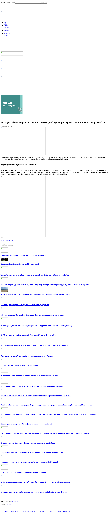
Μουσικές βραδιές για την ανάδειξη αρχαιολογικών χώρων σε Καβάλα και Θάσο (31, 462)
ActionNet (8, 504)
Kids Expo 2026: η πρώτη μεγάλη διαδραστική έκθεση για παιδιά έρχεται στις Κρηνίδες (34, 345)
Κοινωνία (6, 25)
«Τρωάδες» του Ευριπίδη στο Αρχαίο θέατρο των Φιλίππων (23, 472)
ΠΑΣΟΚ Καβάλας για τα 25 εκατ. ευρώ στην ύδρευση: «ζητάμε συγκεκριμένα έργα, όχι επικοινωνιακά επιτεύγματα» (45, 285)
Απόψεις (6, 24)
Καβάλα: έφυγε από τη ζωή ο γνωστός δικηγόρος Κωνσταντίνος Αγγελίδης (29, 335)
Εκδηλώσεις (7, 33)
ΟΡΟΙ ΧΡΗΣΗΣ (15, 511)
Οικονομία (6, 27)
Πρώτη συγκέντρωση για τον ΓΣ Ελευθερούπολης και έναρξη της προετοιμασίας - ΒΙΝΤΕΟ (35, 396)
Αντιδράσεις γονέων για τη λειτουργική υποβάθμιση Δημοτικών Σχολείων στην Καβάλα (34, 492)
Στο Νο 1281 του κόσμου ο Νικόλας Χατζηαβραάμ (19, 365)
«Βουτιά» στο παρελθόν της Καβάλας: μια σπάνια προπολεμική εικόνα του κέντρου (32, 315)
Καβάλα (2, 239)
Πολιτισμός (6, 30)
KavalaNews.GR (16, 501)
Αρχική (2, 118)
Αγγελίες (6, 35)
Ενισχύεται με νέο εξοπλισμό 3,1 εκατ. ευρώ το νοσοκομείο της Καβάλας (28, 443)
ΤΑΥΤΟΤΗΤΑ (4, 511)
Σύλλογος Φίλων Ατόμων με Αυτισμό (10, 240)
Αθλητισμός (6, 32)
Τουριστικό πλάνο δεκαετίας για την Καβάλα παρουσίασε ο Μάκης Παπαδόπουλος (32, 452)
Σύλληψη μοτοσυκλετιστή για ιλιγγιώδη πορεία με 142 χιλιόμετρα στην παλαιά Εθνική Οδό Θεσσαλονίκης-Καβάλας (45, 433)
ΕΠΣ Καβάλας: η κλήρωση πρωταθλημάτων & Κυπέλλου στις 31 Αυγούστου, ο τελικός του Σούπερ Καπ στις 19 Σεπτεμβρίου (48, 414)
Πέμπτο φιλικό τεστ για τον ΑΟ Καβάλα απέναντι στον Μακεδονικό (26, 424)
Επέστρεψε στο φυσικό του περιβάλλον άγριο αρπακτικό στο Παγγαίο (27, 356)
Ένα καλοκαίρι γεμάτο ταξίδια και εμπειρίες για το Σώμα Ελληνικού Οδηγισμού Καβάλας (35, 275)
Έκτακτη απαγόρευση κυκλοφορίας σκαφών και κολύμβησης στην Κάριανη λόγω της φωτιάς (36, 326)
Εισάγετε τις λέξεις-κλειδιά (8, 2)
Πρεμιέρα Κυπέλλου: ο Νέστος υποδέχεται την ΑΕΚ (20, 264)
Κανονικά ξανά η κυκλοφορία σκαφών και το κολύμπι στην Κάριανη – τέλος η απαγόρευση (35, 294)
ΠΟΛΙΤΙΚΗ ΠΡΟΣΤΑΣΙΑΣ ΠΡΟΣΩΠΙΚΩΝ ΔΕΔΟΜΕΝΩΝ (37, 511)
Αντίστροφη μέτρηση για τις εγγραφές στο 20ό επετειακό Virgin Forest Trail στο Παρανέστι (35, 482)
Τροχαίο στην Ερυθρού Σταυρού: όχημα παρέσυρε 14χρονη (23, 255)
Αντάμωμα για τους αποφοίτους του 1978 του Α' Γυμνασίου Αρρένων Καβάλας (30, 375)
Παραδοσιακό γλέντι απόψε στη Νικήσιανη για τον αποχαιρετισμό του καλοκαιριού (32, 386)
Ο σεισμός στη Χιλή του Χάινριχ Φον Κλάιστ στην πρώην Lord (25, 305)
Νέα (5, 22)
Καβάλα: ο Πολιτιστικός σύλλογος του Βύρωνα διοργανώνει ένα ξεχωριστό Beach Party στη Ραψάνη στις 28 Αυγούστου (46, 405)
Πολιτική (6, 28)
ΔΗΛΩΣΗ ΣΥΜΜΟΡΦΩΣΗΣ (63, 511)
